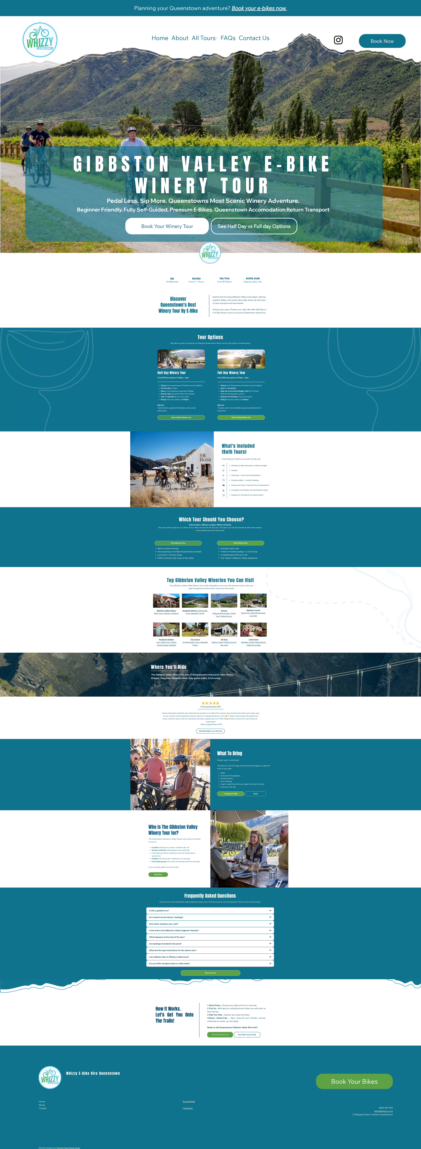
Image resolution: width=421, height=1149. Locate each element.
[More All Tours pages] (216, 38)
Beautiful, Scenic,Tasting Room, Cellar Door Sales (253, 642)
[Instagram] (338, 40)
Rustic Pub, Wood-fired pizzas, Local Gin (253, 613)
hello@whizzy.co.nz (383, 1111)
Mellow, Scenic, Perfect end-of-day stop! (224, 642)
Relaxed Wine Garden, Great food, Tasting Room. (224, 613)
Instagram (188, 1108)
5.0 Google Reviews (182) (211, 706)
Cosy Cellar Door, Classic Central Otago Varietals (166, 642)
